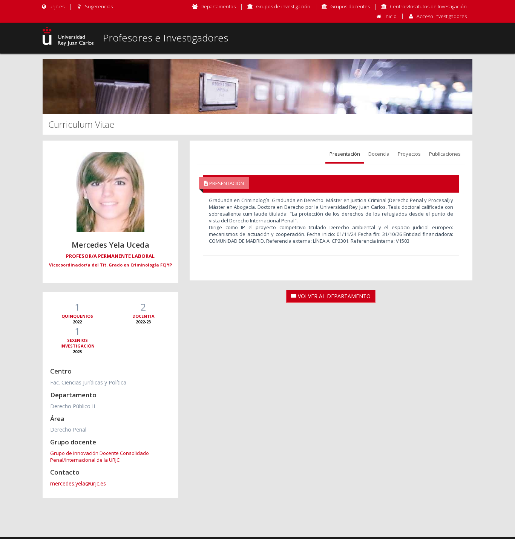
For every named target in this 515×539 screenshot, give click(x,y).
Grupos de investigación (283, 6)
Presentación (345, 153)
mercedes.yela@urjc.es (78, 483)
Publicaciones (445, 153)
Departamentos (218, 6)
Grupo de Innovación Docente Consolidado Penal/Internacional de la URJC (99, 456)
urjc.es (56, 6)
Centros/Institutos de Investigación (428, 6)
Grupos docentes (350, 6)
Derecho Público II (72, 406)
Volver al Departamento (333, 296)
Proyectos (409, 153)
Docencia (378, 153)
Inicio (391, 16)
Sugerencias (98, 6)
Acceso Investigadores (442, 16)
